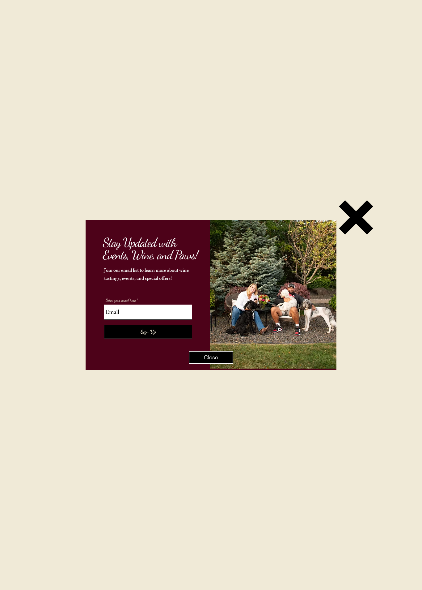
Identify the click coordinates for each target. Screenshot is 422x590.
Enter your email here (121, 300)
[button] (211, 357)
